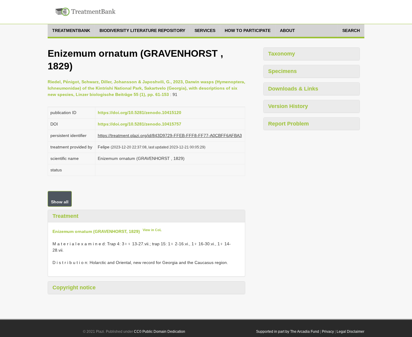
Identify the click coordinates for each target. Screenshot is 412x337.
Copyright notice (74, 288)
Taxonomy (281, 54)
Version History (288, 106)
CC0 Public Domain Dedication (159, 331)
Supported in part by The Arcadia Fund (287, 331)
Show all (59, 201)
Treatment (65, 216)
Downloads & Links (293, 89)
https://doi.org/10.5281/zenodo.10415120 (139, 112)
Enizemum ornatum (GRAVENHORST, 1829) (96, 231)
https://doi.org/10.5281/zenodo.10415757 (139, 124)
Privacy (328, 331)
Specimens (282, 71)
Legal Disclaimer (350, 331)
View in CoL (152, 230)
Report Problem (288, 124)
